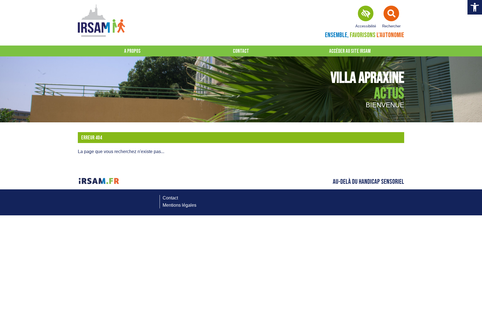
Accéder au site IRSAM (350, 51)
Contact (241, 51)
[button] (474, 7)
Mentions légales (179, 205)
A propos (132, 51)
